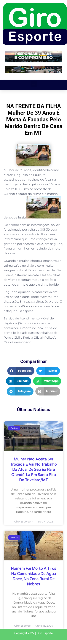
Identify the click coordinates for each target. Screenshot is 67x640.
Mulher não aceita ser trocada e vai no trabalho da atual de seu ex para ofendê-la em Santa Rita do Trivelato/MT (33, 469)
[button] (34, 84)
